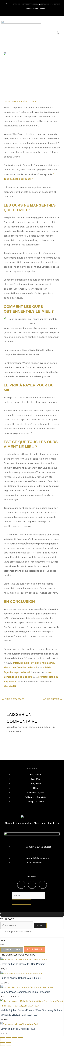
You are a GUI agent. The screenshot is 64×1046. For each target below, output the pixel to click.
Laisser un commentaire (16, 101)
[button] (50, 34)
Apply (40, 925)
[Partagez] (14, 1039)
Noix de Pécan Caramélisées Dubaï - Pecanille (25, 992)
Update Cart (12, 950)
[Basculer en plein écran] (8, 1039)
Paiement (35, 949)
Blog (33, 101)
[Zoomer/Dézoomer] (2, 1039)
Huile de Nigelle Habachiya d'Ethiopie (20, 978)
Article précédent (13, 698)
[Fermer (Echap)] (20, 1039)
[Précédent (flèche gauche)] (2, 1044)
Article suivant (52, 698)
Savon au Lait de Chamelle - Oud (18, 1028)
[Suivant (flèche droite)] (8, 1044)
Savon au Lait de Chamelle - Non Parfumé (22, 964)
